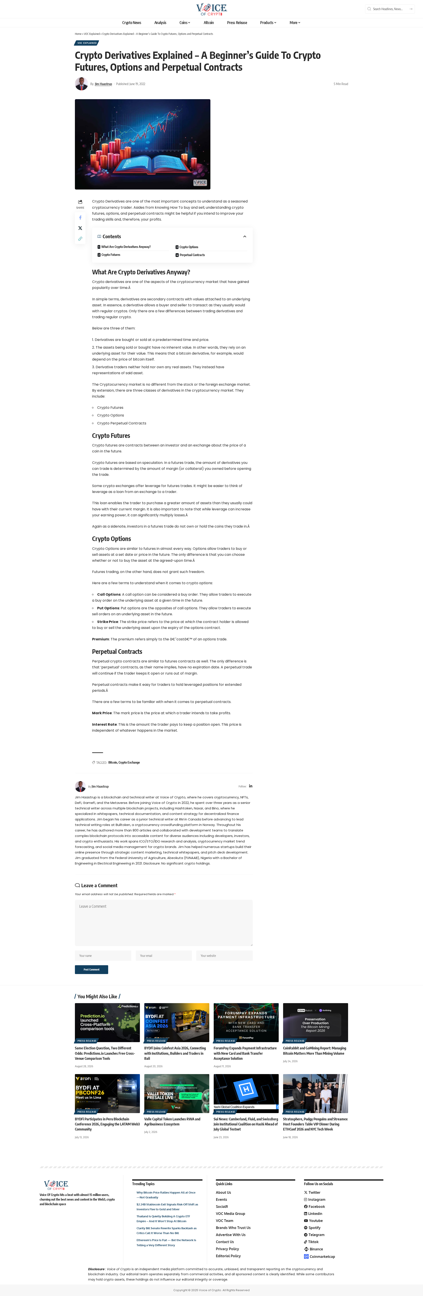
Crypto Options (189, 247)
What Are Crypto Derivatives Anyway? (126, 247)
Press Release (87, 1040)
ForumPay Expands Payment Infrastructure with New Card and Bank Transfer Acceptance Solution (245, 1053)
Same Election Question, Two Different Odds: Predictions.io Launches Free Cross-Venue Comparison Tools (105, 1053)
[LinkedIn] (251, 786)
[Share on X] (80, 228)
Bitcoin (112, 762)
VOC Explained (92, 33)
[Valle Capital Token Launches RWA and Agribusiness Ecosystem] (176, 1093)
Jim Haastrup (103, 84)
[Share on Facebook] (80, 217)
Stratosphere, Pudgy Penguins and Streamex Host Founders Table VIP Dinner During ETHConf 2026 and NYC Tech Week (315, 1124)
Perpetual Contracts (192, 255)
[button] (80, 238)
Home (78, 33)
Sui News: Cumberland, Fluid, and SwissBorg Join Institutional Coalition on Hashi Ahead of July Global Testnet (246, 1124)
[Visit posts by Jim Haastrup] (81, 83)
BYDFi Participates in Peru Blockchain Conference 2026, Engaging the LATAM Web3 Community (107, 1124)
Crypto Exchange (129, 762)
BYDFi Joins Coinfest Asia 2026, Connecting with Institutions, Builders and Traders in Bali (175, 1053)
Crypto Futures (111, 255)
